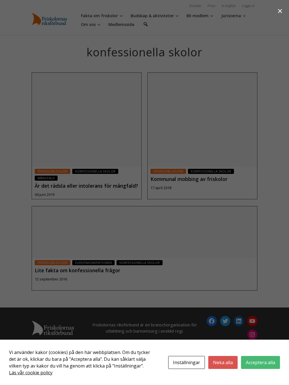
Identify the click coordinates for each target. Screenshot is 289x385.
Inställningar (186, 362)
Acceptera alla (260, 362)
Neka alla (223, 362)
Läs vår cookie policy (30, 372)
